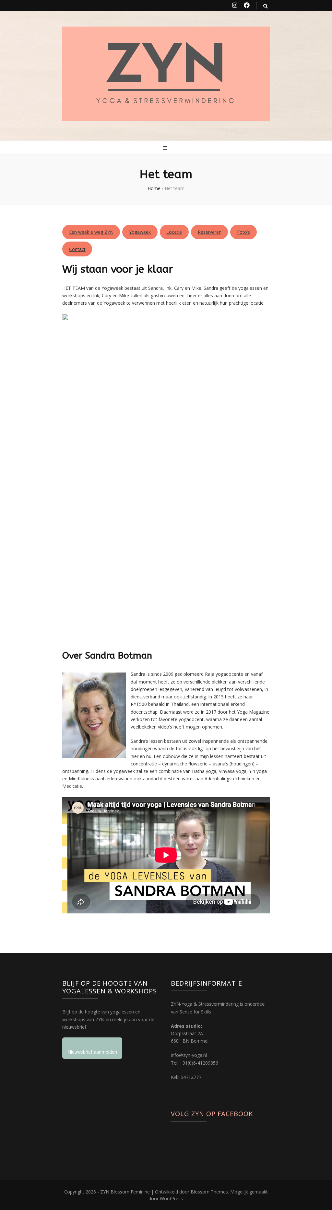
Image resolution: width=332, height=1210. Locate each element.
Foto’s (243, 232)
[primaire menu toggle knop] (166, 148)
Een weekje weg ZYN (91, 232)
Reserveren (209, 232)
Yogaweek (140, 232)
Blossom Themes (209, 1192)
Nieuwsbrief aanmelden (92, 1052)
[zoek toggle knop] (265, 6)
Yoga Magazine (253, 712)
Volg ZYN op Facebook (212, 1113)
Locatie (174, 232)
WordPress (171, 1198)
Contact (77, 249)
